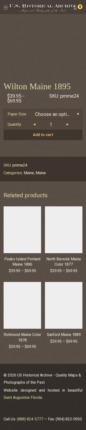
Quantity (14, 124)
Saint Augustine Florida (23, 397)
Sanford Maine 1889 (64, 334)
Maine (29, 173)
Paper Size (17, 114)
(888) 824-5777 (30, 419)
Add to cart (43, 134)
